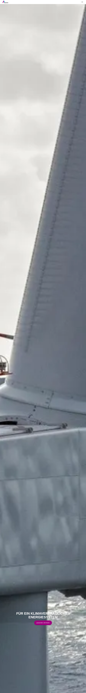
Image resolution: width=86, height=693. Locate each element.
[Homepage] (5, 2)
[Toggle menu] (82, 2)
